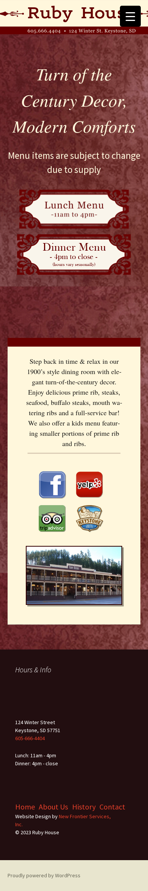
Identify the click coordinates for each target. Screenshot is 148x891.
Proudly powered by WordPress (44, 875)
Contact (112, 806)
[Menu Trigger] (130, 16)
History (84, 806)
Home (25, 806)
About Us (53, 806)
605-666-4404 (30, 738)
